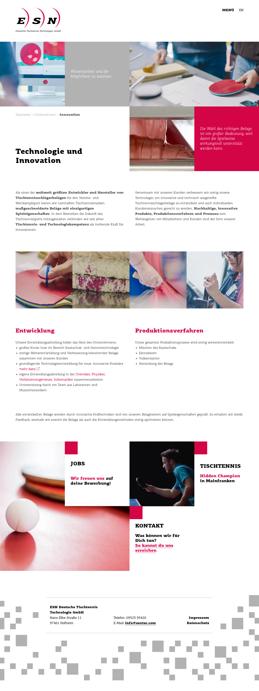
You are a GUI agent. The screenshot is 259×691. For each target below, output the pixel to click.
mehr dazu (27, 369)
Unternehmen (45, 115)
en (241, 10)
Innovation (70, 115)
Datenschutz (198, 623)
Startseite (23, 115)
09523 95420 (136, 618)
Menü (228, 10)
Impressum (199, 618)
